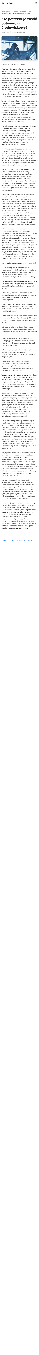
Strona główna (6, 11)
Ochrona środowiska (19, 11)
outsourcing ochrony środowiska (13, 64)
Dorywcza (7, 3)
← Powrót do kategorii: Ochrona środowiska (17, 540)
